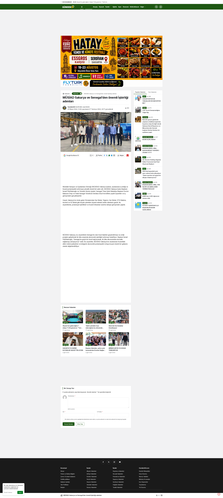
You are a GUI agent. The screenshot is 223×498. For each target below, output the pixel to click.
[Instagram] (114, 462)
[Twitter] (109, 462)
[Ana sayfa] (82, 6)
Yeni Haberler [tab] (152, 92)
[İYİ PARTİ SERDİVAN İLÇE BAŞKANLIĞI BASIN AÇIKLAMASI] (148, 206)
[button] (80, 93)
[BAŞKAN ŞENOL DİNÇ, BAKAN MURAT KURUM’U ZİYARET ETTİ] (148, 149)
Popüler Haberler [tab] (140, 92)
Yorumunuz (71, 396)
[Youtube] (120, 462)
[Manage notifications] (219, 494)
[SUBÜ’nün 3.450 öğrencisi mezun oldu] (148, 196)
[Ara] (156, 7)
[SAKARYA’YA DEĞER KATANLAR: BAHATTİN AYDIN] (73, 342)
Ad (64, 411)
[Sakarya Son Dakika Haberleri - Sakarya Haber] (68, 7)
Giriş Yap (80, 424)
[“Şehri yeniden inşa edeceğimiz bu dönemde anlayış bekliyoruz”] (96, 320)
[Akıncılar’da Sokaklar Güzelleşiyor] (119, 320)
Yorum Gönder (68, 424)
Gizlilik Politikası (8, 492)
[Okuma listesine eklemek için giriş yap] (127, 155)
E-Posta (100, 411)
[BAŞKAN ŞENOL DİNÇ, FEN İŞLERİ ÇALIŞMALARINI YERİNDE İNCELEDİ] (148, 185)
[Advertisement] (111, 22)
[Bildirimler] (160, 7)
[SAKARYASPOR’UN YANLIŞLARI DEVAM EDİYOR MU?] (148, 99)
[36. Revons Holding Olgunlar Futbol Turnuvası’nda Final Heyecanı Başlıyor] (148, 160)
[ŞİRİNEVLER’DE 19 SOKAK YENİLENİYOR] (119, 342)
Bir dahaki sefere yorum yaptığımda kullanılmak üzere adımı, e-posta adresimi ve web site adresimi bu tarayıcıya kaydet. (95, 419)
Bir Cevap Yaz (69, 388)
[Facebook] (103, 462)
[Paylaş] (161, 495)
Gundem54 (71, 107)
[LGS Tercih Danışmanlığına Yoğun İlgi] (148, 110)
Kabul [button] (20, 492)
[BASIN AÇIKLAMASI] (148, 139)
